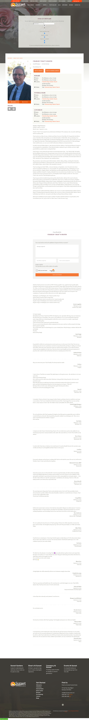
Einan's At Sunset (35, 666)
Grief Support (43, 1)
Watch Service (39, 70)
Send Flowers (24, 1)
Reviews (38, 692)
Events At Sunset (70, 666)
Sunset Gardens (17, 666)
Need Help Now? (34, 1)
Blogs (37, 698)
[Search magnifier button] (44, 26)
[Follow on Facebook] (63, 705)
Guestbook (25, 101)
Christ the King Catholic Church (49, 82)
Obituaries (39, 685)
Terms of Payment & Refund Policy (71, 711)
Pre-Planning (62, 1)
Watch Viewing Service (52, 70)
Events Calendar (53, 1)
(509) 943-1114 (76, 1)
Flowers (14, 101)
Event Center (39, 690)
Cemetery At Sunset (51, 666)
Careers (69, 1)
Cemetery (38, 687)
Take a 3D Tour (16, 1)
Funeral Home (39, 688)
